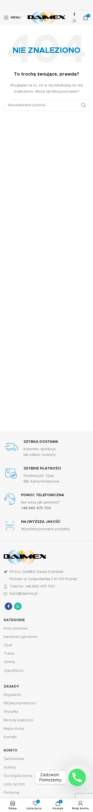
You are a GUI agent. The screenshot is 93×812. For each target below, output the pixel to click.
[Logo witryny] (46, 17)
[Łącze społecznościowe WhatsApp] (74, 21)
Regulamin (12, 695)
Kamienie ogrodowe (21, 637)
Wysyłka (11, 711)
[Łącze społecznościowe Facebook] (74, 14)
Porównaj (11, 792)
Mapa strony (14, 729)
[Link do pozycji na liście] (46, 586)
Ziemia (9, 662)
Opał (8, 645)
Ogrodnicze (14, 670)
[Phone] (77, 777)
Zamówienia (14, 759)
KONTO (10, 750)
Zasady (11, 686)
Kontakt (10, 737)
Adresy (10, 767)
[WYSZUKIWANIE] (83, 105)
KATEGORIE (14, 620)
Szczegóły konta (18, 776)
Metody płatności (18, 720)
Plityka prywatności (20, 703)
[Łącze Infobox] (46, 449)
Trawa (9, 653)
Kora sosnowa (15, 628)
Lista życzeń (14, 784)
